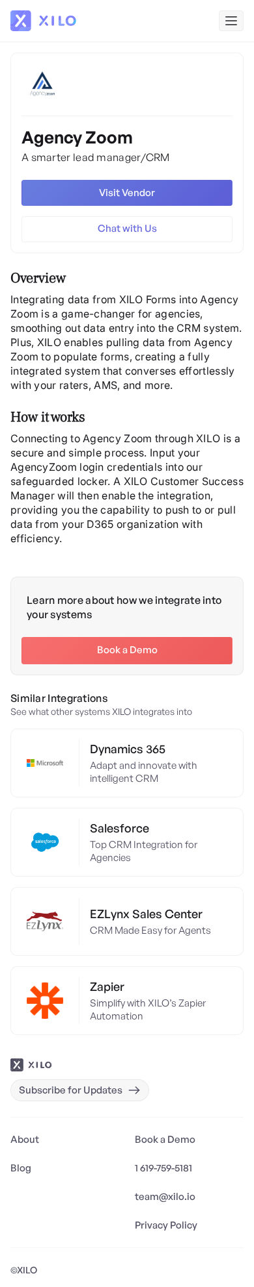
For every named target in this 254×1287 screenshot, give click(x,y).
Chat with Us (127, 228)
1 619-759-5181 (163, 1168)
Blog (20, 1168)
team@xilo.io (165, 1196)
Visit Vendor (127, 192)
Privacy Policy (166, 1225)
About (24, 1139)
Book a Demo (127, 650)
